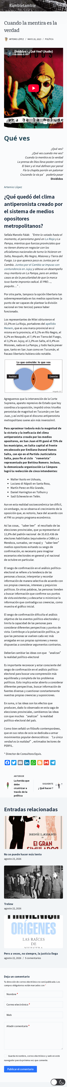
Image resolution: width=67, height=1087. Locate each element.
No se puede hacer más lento (23, 854)
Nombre (12, 994)
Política (49, 39)
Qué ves (17, 138)
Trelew (8, 904)
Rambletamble (22, 5)
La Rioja (49, 239)
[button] (58, 1082)
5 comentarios (33, 958)
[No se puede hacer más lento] (33, 832)
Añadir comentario (18, 1026)
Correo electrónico (18, 1004)
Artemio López (13, 187)
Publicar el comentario (20, 1069)
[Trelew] (33, 882)
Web (9, 1014)
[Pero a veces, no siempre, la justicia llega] (33, 931)
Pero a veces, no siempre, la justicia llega (31, 953)
